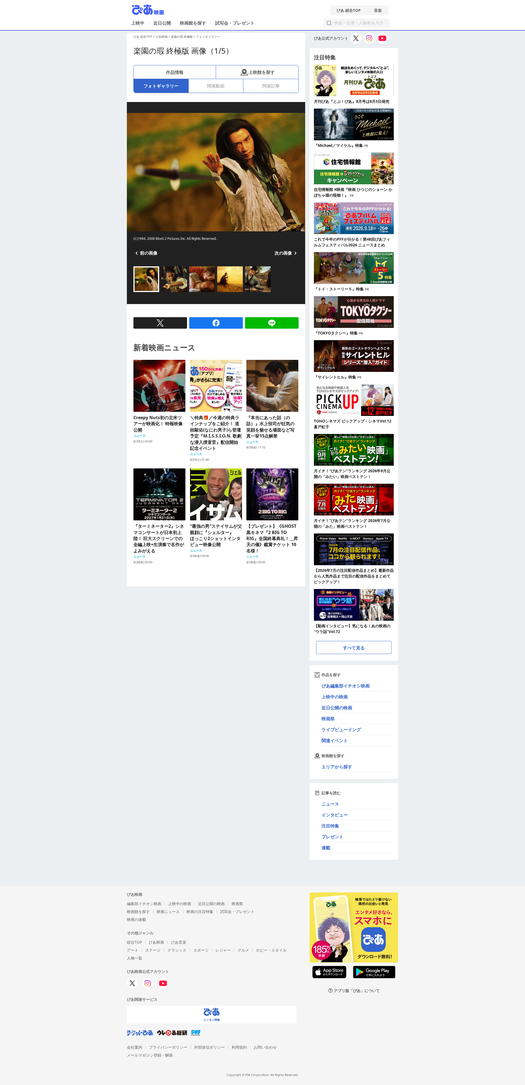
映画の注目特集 (199, 911)
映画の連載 (136, 919)
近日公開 (162, 23)
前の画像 (149, 253)
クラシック (176, 950)
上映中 (137, 23)
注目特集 (330, 826)
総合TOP (134, 942)
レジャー (223, 950)
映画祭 (328, 719)
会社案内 (134, 1047)
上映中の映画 (335, 697)
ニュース (330, 804)
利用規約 (239, 1047)
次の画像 (283, 253)
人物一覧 (134, 958)
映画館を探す (193, 23)
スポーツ (201, 950)
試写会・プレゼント (235, 23)
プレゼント (332, 837)
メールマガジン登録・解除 (150, 1055)
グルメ (243, 950)
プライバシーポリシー (168, 1047)
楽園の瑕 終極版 (182, 36)
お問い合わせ (265, 1047)
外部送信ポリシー (209, 1047)
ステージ (153, 950)
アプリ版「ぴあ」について (357, 990)
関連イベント (335, 740)
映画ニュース (168, 911)
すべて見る (354, 648)
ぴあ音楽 (178, 942)
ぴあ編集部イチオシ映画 (346, 686)
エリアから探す (337, 767)
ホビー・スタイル (271, 950)
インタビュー (335, 815)
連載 (326, 848)
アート (132, 950)
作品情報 (174, 72)
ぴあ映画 (162, 36)
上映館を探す (262, 72)
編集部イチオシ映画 (144, 903)
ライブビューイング (341, 730)
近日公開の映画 (337, 708)
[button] (135, 292)
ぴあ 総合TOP (349, 10)
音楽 (378, 10)
